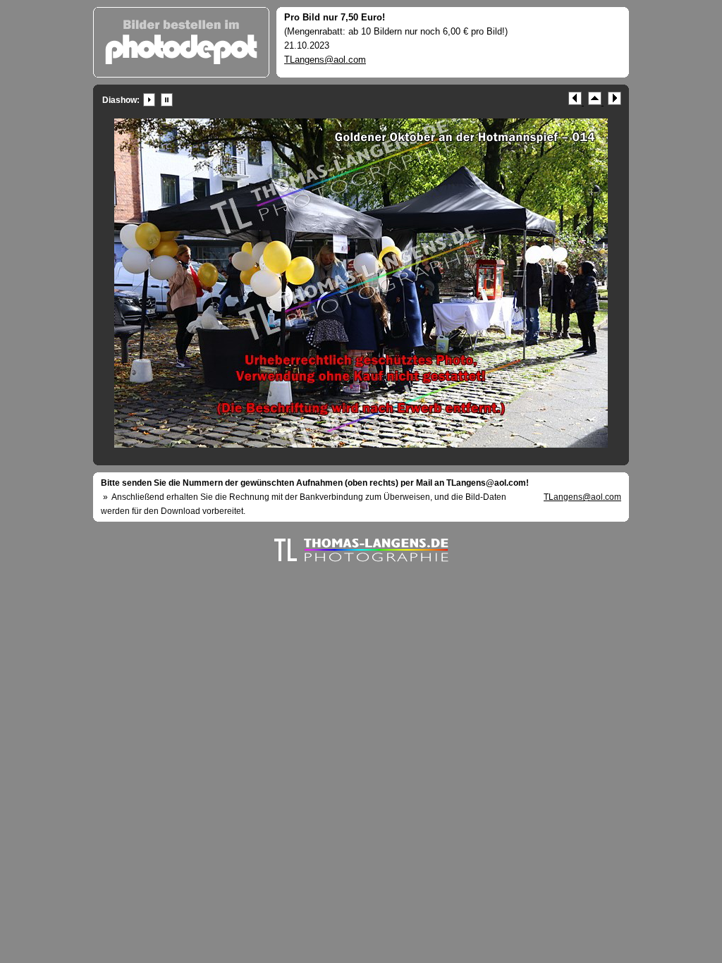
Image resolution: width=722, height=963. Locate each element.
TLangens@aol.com (325, 59)
